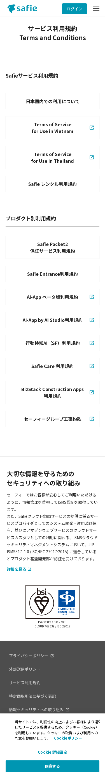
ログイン (74, 9)
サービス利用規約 (24, 682)
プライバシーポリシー (29, 655)
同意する (52, 766)
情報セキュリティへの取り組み (36, 709)
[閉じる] (98, 721)
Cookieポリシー (68, 738)
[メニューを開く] (96, 8)
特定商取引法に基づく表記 (32, 696)
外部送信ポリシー (24, 669)
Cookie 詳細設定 (52, 752)
